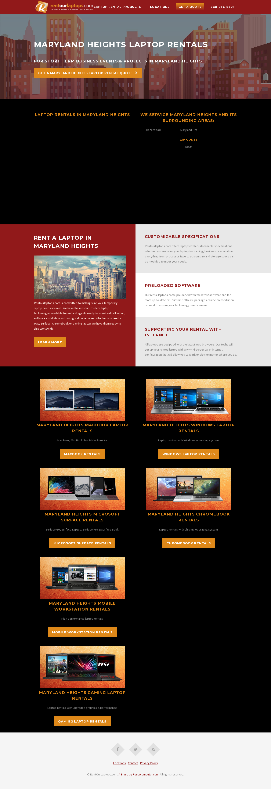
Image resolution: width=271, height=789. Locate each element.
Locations (160, 6)
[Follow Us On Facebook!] (118, 749)
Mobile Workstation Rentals (82, 632)
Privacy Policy (149, 763)
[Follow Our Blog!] (153, 749)
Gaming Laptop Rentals (82, 721)
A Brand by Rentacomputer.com (139, 774)
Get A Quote (189, 6)
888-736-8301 (222, 6)
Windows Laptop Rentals (188, 454)
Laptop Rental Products (117, 6)
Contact (133, 763)
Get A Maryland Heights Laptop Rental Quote (85, 73)
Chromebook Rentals (188, 543)
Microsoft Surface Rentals (82, 543)
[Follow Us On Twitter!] (135, 749)
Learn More (50, 342)
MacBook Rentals (82, 454)
